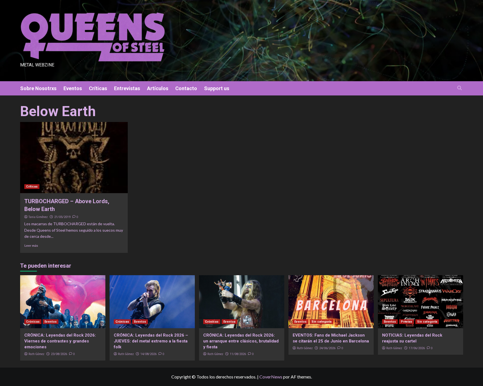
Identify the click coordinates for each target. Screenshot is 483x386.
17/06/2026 (417, 348)
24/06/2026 (327, 348)
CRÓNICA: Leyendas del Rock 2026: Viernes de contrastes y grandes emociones (60, 341)
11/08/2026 (238, 354)
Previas (406, 321)
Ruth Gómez (36, 354)
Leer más (31, 245)
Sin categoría (321, 321)
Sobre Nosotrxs (38, 88)
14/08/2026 (148, 354)
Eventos (72, 88)
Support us (216, 88)
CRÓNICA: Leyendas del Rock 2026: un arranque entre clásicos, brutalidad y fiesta (241, 341)
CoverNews (270, 376)
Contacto (186, 88)
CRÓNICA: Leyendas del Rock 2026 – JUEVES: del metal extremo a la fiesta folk (151, 341)
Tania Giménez (38, 217)
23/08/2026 (59, 354)
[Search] (459, 88)
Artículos (157, 88)
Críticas (98, 88)
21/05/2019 (62, 217)
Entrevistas (127, 88)
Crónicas (33, 321)
